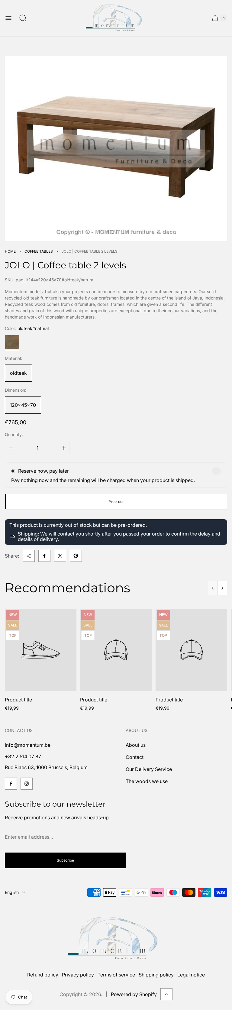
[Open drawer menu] (8, 18)
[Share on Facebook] (44, 556)
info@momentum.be (27, 745)
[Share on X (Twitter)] (60, 556)
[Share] (29, 556)
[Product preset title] (40, 650)
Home (10, 251)
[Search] (23, 18)
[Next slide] (222, 588)
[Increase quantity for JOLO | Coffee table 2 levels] (63, 448)
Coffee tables (38, 251)
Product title (18, 700)
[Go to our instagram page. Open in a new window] (27, 784)
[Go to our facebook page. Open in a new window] (11, 784)
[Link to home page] (116, 939)
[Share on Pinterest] (76, 556)
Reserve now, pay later (43, 471)
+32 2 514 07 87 (23, 756)
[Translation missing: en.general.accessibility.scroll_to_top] (166, 994)
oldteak (18, 373)
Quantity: (14, 434)
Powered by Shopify (134, 994)
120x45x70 (23, 405)
